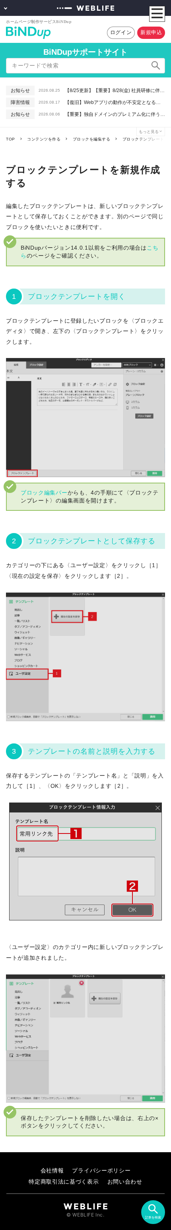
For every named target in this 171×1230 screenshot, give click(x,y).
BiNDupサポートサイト (85, 52)
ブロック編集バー (44, 492)
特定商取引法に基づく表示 (64, 1181)
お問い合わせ (124, 1181)
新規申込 (151, 32)
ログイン (121, 32)
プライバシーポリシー (101, 1170)
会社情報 (52, 1170)
